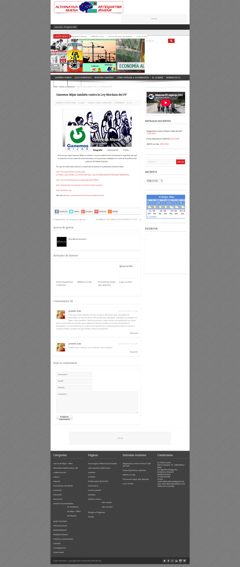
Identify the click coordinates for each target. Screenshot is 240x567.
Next (142, 69)
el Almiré (140, 32)
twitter (164, 561)
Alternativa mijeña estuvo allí (65, 468)
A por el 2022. (125, 282)
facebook (168, 561)
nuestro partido (96, 32)
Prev (136, 69)
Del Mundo (71, 515)
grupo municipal (60, 521)
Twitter (76, 211)
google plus (172, 561)
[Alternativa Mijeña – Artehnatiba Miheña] (88, 8)
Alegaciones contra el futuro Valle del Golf (164, 131)
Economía (57, 490)
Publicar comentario (64, 418)
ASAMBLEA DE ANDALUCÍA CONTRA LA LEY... (117, 219)
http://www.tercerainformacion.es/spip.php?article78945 (77, 180)
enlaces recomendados (63, 503)
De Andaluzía (72, 507)
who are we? (107, 507)
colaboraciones (59, 472)
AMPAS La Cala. (84, 282)
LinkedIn (176, 561)
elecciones (57, 499)
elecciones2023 (79, 32)
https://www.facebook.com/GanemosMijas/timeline (85, 195)
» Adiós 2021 (144, 36)
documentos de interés (63, 485)
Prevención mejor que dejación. (136, 479)
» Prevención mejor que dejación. (107, 36)
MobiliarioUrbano (60, 534)
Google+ (89, 211)
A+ (128, 102)
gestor (83, 102)
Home (55, 87)
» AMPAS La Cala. (85, 36)
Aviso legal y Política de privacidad (102, 463)
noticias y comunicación (67, 87)
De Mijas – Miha (73, 511)
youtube (180, 561)
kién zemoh (107, 502)
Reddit (115, 211)
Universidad (58, 552)
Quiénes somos (62, 32)
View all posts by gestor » (77, 239)
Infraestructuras (60, 525)
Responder (134, 333)
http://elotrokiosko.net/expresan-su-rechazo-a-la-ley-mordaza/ (79, 185)
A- (131, 102)
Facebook (63, 211)
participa (178, 32)
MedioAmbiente (60, 530)
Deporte (56, 481)
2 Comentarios (119, 102)
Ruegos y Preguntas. (96, 512)
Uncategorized (59, 548)
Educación (57, 494)
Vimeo (184, 561)
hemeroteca (154, 32)
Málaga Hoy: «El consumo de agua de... (71, 219)
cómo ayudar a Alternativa (120, 32)
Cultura (56, 477)
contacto (166, 32)
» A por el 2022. (130, 36)
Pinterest (102, 211)
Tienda (91, 516)
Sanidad (56, 543)
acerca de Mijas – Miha (62, 463)
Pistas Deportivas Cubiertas (158, 138)
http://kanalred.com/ (64, 190)
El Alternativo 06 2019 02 (98, 481)
